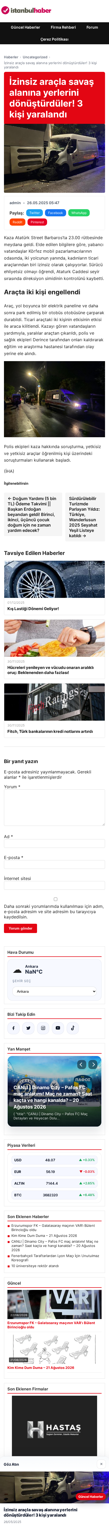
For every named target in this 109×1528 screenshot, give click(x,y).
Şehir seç (21, 981)
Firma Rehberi (63, 27)
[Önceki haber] (81, 1064)
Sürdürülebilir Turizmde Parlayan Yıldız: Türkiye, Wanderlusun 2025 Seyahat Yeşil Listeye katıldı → (84, 517)
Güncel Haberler (25, 27)
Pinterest (37, 222)
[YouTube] (58, 1028)
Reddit (17, 222)
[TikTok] (73, 1028)
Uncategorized (35, 57)
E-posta (13, 857)
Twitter (34, 213)
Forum (92, 27)
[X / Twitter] (28, 1028)
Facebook (55, 213)
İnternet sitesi (17, 878)
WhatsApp (79, 213)
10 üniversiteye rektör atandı (35, 1266)
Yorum (12, 786)
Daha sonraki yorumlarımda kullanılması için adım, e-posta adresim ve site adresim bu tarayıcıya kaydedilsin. (54, 912)
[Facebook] (13, 1028)
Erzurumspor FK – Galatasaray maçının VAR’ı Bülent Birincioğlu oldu (53, 1227)
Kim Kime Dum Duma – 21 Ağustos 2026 (44, 1235)
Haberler (11, 57)
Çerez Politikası (54, 39)
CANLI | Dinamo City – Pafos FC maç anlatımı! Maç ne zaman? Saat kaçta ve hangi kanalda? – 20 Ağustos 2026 (54, 1245)
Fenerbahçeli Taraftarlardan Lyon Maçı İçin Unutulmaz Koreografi (55, 1258)
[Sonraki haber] (92, 1064)
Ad (8, 836)
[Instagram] (43, 1028)
